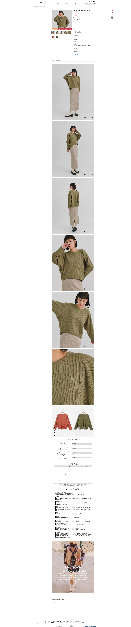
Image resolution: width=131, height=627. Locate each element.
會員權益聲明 (72, 626)
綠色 (78, 19)
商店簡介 (57, 625)
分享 (75, 54)
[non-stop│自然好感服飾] (41, 2)
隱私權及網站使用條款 (59, 626)
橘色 (75, 19)
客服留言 (71, 625)
